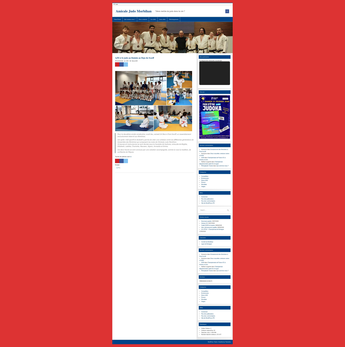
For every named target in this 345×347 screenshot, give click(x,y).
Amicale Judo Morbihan (134, 11)
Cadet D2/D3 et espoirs (208, 225)
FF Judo (116, 4)
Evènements (205, 178)
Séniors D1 (204, 223)
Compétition (204, 176)
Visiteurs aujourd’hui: (207, 330)
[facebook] (227, 11)
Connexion (204, 197)
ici (130, 156)
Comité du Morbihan (207, 242)
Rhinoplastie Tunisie (207, 166)
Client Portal (117, 19)
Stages (203, 186)
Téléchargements (173, 19)
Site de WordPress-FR (208, 203)
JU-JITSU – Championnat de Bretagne (212, 229)
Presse (203, 182)
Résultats (204, 184)
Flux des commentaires (208, 201)
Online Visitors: (206, 328)
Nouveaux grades (206, 221)
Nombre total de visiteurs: (209, 334)
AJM (127, 60)
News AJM (135, 60)
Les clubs (153, 19)
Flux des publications (207, 199)
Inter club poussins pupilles (209, 227)
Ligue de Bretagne (206, 244)
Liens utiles (162, 19)
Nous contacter (143, 19)
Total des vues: (205, 332)
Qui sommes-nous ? (129, 19)
